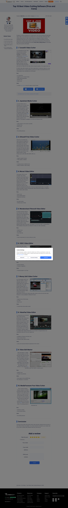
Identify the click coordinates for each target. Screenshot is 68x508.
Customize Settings (34, 257)
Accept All (46, 257)
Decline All (22, 257)
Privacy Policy (20, 254)
